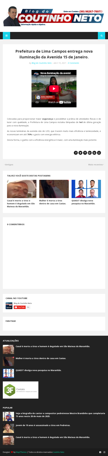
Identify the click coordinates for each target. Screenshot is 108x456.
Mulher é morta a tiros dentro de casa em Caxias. (41, 358)
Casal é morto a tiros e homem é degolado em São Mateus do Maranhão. (21, 203)
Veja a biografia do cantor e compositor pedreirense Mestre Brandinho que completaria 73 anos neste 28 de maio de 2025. (60, 415)
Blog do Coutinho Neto (42, 63)
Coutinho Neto (58, 452)
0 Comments (73, 63)
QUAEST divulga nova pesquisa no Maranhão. (38, 370)
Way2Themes (21, 452)
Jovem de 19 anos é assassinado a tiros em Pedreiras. (43, 425)
